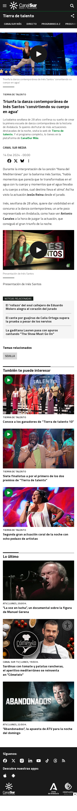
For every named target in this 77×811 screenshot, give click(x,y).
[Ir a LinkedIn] (31, 761)
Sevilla (10, 356)
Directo (32, 24)
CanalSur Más (12, 24)
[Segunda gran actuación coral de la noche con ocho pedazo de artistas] (38, 507)
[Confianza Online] (68, 789)
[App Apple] (6, 775)
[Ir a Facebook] (6, 761)
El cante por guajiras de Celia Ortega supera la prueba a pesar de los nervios (37, 320)
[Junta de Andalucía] (53, 789)
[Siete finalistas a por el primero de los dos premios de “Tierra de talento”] (38, 448)
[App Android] (14, 775)
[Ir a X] (14, 761)
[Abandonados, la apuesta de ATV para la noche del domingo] (38, 701)
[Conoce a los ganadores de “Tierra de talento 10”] (38, 394)
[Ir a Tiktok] (48, 761)
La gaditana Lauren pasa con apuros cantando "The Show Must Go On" (32, 332)
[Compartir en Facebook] (9, 161)
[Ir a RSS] (64, 761)
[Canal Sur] (23, 6)
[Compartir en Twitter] (16, 161)
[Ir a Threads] (56, 761)
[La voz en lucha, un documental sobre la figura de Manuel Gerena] (38, 580)
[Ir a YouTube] (39, 761)
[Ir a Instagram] (22, 761)
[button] (38, 54)
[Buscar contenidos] (72, 6)
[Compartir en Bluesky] (22, 161)
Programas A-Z (51, 24)
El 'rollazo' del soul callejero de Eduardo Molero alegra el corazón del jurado (34, 307)
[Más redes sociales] (72, 16)
